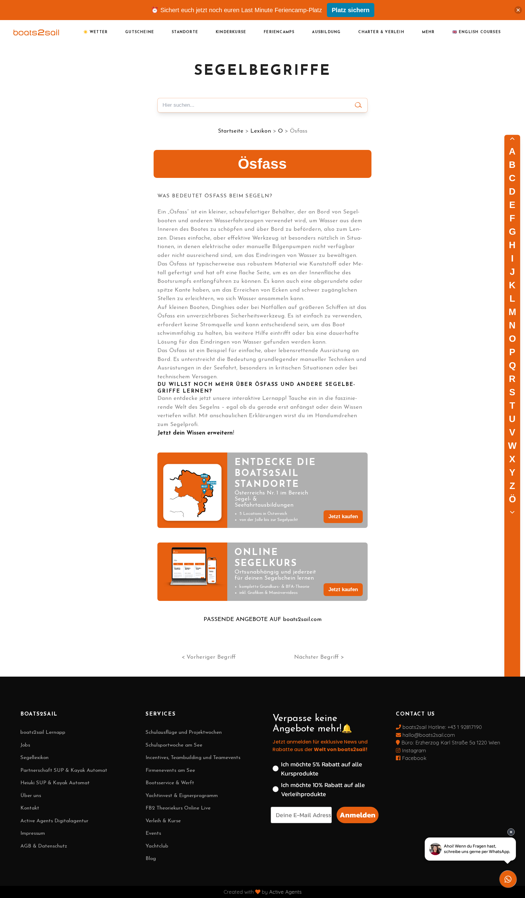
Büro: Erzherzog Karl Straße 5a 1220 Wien (450, 742)
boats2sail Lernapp (42, 732)
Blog (151, 858)
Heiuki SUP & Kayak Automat (55, 782)
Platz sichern (350, 10)
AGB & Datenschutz (43, 846)
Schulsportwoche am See (174, 745)
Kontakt (29, 808)
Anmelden (358, 815)
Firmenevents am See (170, 770)
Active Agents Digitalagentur (54, 820)
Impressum (32, 833)
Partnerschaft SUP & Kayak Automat (63, 770)
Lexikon (260, 131)
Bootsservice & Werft (170, 782)
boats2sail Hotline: (424, 727)
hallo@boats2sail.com (428, 735)
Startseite (230, 131)
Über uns (30, 795)
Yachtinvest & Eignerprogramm (182, 795)
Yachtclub (157, 846)
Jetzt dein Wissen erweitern (195, 433)
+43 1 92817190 (465, 727)
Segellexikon (34, 757)
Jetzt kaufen (343, 516)
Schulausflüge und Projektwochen (184, 732)
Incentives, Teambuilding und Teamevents (193, 757)
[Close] (518, 10)
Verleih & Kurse (163, 820)
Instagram (413, 750)
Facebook (413, 758)
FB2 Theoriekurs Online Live (178, 808)
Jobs (25, 745)
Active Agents (285, 892)
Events (153, 833)
